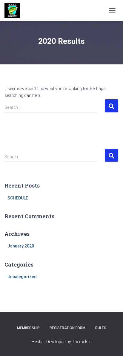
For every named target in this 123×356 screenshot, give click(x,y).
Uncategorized (22, 276)
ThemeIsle (81, 341)
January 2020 (20, 246)
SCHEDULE (17, 198)
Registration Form (67, 328)
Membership (28, 328)
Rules (100, 328)
